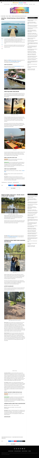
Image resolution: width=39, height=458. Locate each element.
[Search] (37, 0)
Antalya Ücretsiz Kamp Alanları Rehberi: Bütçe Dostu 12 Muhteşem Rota (32, 23)
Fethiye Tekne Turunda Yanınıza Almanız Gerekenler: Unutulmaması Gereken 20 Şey (32, 31)
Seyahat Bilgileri (26, 4)
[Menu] (1, 2)
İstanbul (4, 0)
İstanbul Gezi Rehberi (7, 4)
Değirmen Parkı (3, 438)
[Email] (2, 48)
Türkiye (2, 0)
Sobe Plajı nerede (10, 182)
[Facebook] (2, 41)
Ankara (9, 0)
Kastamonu (26, 0)
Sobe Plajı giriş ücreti (4, 182)
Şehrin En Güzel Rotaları (14, 4)
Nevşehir (19, 0)
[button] (14, 79)
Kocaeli (6, 0)
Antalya (12, 0)
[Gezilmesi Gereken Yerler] (19, 2)
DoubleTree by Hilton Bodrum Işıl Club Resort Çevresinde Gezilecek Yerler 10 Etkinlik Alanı (32, 62)
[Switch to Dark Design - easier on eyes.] (36, 0)
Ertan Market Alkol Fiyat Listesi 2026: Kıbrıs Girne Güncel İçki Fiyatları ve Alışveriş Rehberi (32, 47)
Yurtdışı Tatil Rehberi (20, 4)
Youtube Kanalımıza (17, 66)
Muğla (17, 0)
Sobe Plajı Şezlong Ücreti (16, 182)
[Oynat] (5, 88)
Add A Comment (13, 188)
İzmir (10, 0)
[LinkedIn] (2, 44)
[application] (14, 79)
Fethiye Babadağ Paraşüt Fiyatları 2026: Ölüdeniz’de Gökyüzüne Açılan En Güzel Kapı (33, 43)
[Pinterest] (2, 46)
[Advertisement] (14, 54)
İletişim (34, 4)
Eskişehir (22, 0)
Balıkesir (15, 0)
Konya (29, 0)
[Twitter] (2, 43)
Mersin (24, 0)
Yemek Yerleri (30, 4)
